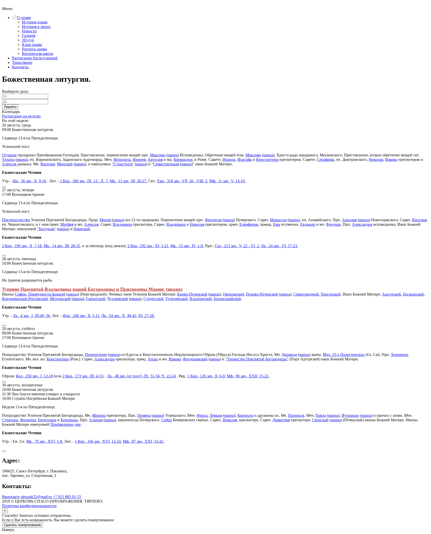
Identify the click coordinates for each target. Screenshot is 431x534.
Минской (65, 164)
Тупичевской (176, 299)
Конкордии (183, 159)
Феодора (333, 224)
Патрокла (296, 415)
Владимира (122, 224)
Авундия (155, 159)
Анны (153, 359)
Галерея (28, 35)
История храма (34, 22)
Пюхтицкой (331, 294)
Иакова (391, 159)
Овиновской (233, 294)
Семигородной (306, 294)
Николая (376, 159)
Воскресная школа (37, 53)
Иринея (139, 159)
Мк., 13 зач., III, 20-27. (128, 181)
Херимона (399, 354)
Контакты (20, 67)
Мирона (99, 415)
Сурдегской (153, 299)
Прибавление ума (65, 424)
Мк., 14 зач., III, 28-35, (62, 246)
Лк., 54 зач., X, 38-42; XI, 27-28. (128, 316)
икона (173, 155)
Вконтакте (11, 497)
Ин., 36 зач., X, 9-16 (29, 181)
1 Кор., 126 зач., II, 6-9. (207, 376)
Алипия (96, 420)
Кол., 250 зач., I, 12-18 (34, 376)
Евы (276, 224)
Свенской (320, 420)
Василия (47, 164)
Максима (157, 155)
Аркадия (349, 220)
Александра (362, 224)
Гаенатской (95, 299)
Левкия (216, 415)
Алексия (9, 164)
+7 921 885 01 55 (67, 497)
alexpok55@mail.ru (36, 497)
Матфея (66, 224)
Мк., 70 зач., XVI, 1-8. (44, 441)
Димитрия (281, 420)
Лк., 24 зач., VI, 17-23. (279, 246)
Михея (105, 220)
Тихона (8, 159)
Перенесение (96, 354)
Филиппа (28, 420)
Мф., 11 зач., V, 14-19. (227, 181)
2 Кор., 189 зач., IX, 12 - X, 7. (84, 181)
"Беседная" (46, 229)
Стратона (10, 420)
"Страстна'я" (123, 164)
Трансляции (22, 62)
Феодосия (213, 220)
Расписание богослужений (35, 58)
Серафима (325, 159)
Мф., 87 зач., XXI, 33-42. (143, 441)
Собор (166, 420)
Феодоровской (195, 359)
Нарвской (82, 229)
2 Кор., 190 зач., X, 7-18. (22, 246)
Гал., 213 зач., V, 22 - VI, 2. (237, 246)
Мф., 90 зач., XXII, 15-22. (248, 376)
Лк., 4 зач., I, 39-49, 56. (32, 316)
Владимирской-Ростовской (25, 299)
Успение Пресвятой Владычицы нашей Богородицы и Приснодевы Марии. (83, 289)
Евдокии (307, 224)
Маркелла (278, 220)
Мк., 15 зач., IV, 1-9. (187, 246)
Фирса (202, 415)
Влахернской (201, 299)
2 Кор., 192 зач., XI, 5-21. (148, 246)
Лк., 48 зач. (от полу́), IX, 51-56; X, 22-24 (141, 376)
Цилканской (413, 294)
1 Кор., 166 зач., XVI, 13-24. (98, 441)
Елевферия (248, 224)
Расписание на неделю (21, 116)
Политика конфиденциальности (29, 506)
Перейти (10, 107)
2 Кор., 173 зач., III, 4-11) (83, 376)
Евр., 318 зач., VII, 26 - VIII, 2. (182, 181)
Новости (29, 31)
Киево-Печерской (192, 294)
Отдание (9, 155)
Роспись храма (34, 49)
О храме (24, 17)
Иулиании (350, 415)
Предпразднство (16, 220)
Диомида (289, 354)
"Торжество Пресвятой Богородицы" (256, 359)
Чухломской (117, 299)
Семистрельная (166, 164)
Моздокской (60, 299)
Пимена (144, 415)
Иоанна (228, 159)
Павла (321, 415)
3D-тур (28, 40)
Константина (267, 159)
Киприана (69, 420)
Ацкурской (391, 294)
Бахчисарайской (227, 299)
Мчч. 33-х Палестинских (344, 354)
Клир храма (32, 44)
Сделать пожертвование (22, 525)
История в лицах (36, 26)
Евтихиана (47, 420)
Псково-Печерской (262, 294)
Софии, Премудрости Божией (40, 294)
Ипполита (122, 159)
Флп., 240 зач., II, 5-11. (81, 316)
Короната (245, 415)
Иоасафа (244, 159)
